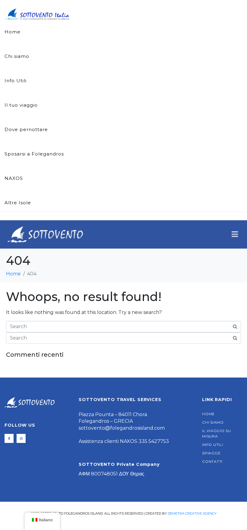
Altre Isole (18, 202)
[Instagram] (21, 438)
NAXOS (14, 178)
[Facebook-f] (9, 438)
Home (12, 32)
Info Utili (16, 80)
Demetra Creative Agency (192, 513)
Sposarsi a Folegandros (34, 154)
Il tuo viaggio (21, 105)
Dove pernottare (26, 129)
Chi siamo (17, 56)
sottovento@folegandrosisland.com (122, 428)
